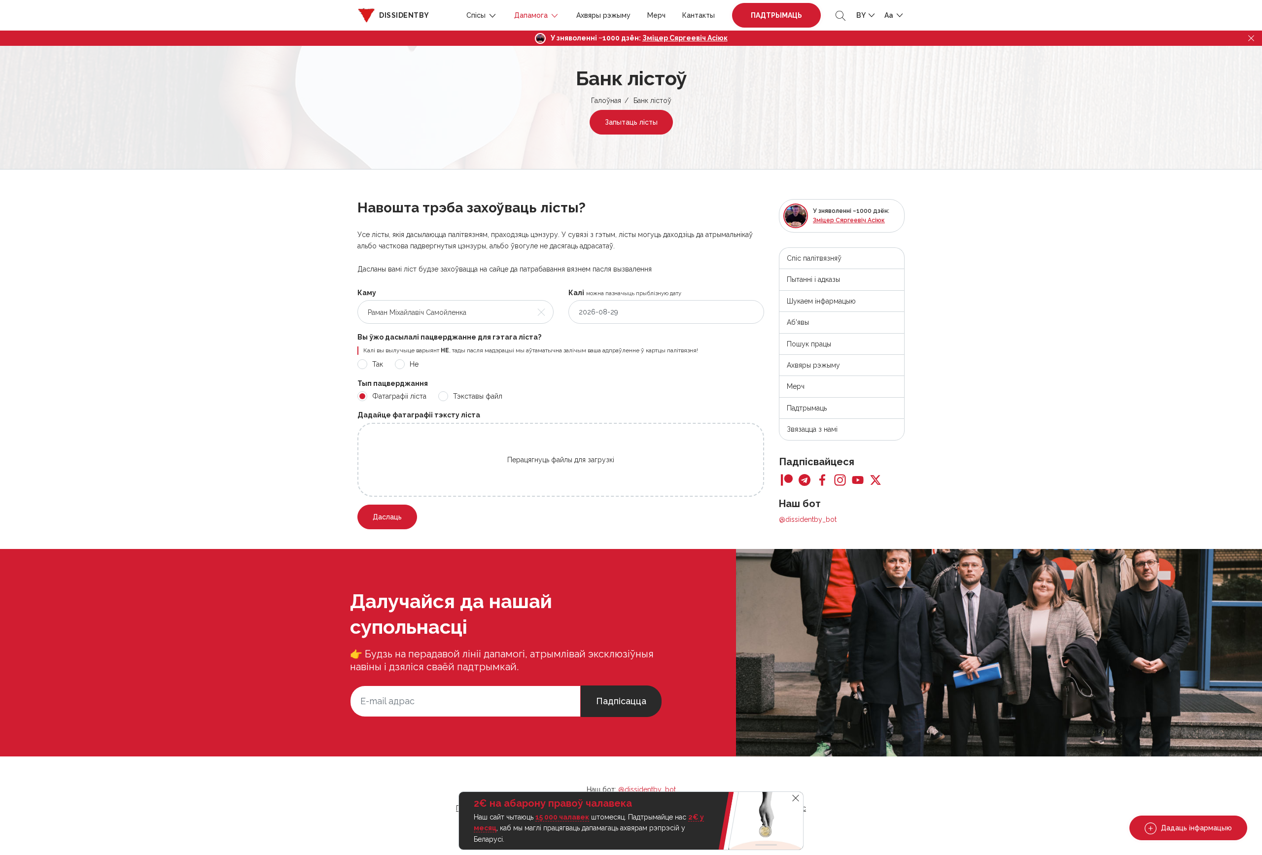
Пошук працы (809, 344)
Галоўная (606, 100)
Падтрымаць (776, 15)
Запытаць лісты (631, 122)
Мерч (656, 15)
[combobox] (455, 312)
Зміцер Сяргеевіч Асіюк (685, 38)
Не (414, 364)
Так (377, 364)
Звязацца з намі (812, 429)
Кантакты (698, 15)
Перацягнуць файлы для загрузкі (560, 460)
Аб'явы (798, 322)
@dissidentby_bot (808, 519)
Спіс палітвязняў (814, 258)
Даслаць (387, 517)
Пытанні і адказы (813, 279)
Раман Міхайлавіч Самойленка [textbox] (417, 312)
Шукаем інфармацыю (821, 301)
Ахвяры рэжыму (603, 15)
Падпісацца (621, 701)
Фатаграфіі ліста (399, 396)
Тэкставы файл (477, 396)
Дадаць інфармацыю (1195, 828)
